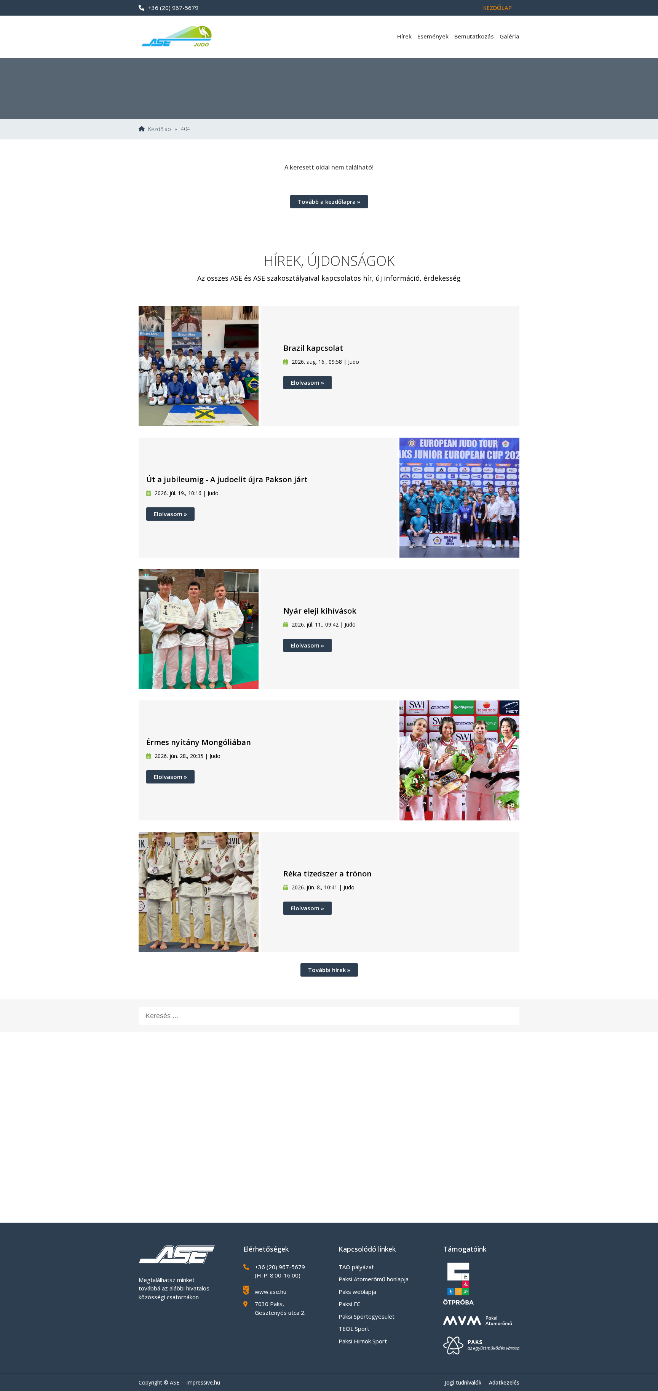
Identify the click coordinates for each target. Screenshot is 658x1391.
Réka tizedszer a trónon (327, 873)
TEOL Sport (354, 1328)
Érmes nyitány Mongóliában (198, 742)
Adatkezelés (504, 1382)
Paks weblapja (357, 1291)
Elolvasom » (307, 382)
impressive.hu (203, 1382)
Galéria (509, 36)
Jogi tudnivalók (463, 1382)
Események (433, 36)
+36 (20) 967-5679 (173, 7)
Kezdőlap (497, 7)
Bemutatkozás (474, 36)
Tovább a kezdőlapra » (329, 201)
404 (185, 129)
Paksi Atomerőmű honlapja (374, 1279)
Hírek (404, 36)
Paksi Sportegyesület (366, 1316)
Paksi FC (349, 1304)
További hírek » (329, 970)
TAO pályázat (356, 1267)
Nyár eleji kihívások (319, 611)
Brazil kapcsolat (313, 348)
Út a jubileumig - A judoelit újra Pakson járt (227, 479)
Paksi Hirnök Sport (363, 1341)
